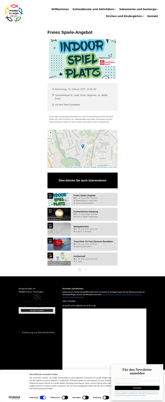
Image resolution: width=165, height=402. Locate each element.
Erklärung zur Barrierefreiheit (38, 332)
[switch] (65, 397)
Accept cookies (37, 310)
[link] (94, 9)
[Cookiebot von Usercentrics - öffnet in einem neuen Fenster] (14, 397)
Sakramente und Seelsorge (137, 9)
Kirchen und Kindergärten (124, 16)
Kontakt (152, 16)
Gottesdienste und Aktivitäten (93, 9)
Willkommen (60, 9)
